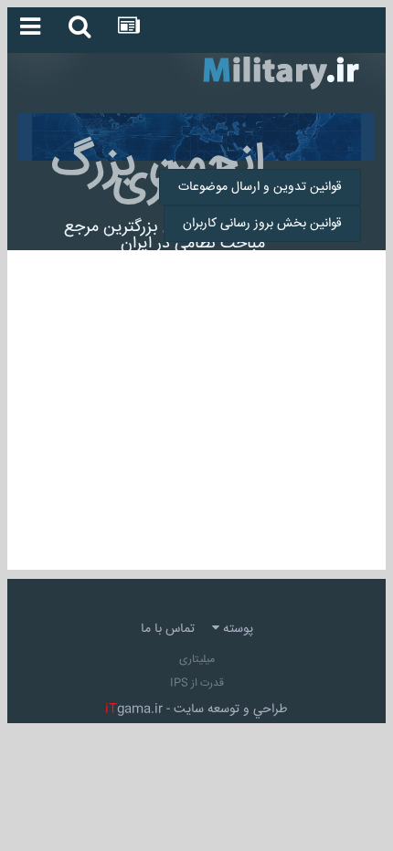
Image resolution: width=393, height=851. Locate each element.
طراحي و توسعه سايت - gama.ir (196, 709)
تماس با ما (168, 629)
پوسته (236, 629)
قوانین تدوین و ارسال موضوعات (260, 187)
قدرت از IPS (197, 683)
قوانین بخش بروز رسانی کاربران (262, 224)
